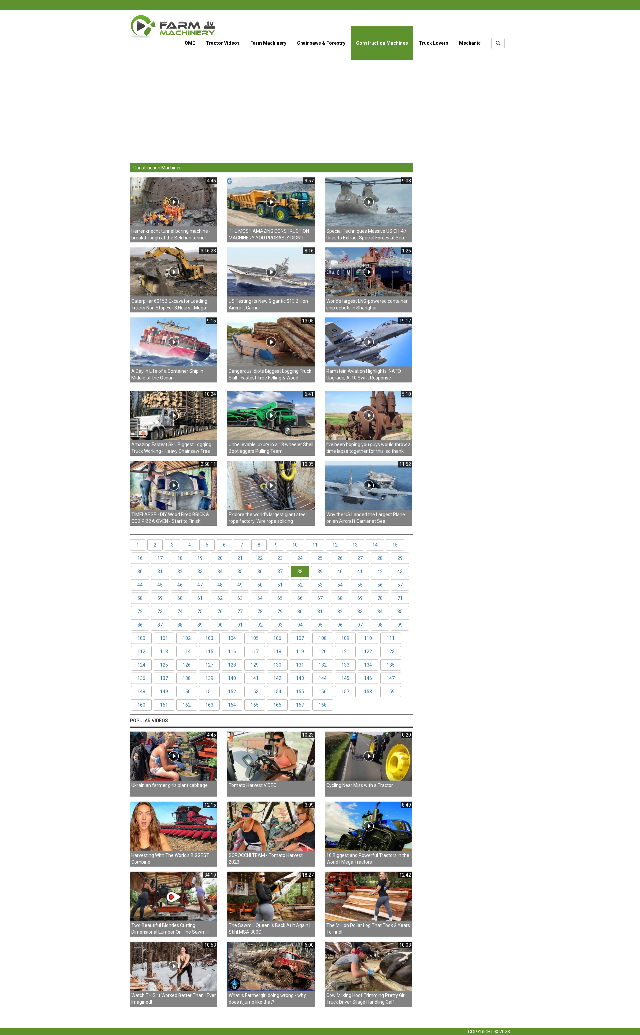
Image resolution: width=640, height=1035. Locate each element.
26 (340, 558)
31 (160, 571)
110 (368, 638)
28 (380, 558)
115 (209, 651)
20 (220, 558)
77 (240, 611)
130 (277, 665)
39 (320, 571)
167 (300, 705)
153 (255, 691)
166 (277, 705)
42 (380, 571)
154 (277, 691)
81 (320, 611)
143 (300, 678)
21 (240, 558)
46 (180, 585)
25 (320, 558)
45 (160, 585)
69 (360, 598)
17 (160, 558)
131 (300, 665)
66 (300, 598)
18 (180, 558)
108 (323, 638)
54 (340, 585)
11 (315, 545)
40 (340, 571)
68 (340, 598)
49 (240, 585)
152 (232, 691)
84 (380, 611)
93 (280, 625)
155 (300, 691)
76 (220, 611)
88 (180, 625)
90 (220, 625)
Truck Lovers (433, 43)
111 (391, 638)
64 (260, 598)
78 (260, 611)
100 (141, 638)
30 (140, 571)
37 (280, 571)
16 (140, 558)
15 (395, 545)
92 (260, 625)
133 (345, 665)
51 (280, 585)
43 (400, 571)
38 (300, 571)
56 (380, 585)
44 (140, 585)
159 (391, 691)
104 (232, 638)
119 (300, 651)
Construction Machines (382, 43)
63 (240, 598)
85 (400, 611)
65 (280, 598)
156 (323, 691)
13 (355, 545)
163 (209, 705)
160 (141, 705)
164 (232, 705)
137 (164, 678)
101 (164, 638)
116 (232, 651)
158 (368, 691)
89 (200, 625)
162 (187, 705)
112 (141, 651)
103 (209, 638)
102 (187, 638)
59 (160, 598)
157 (345, 691)
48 (220, 585)
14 (375, 545)
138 (187, 678)
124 (141, 665)
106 (277, 638)
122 (368, 651)
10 (295, 545)
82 (340, 611)
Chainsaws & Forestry (321, 43)
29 (400, 558)
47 (200, 585)
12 (335, 545)
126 (187, 665)
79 (280, 611)
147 (391, 678)
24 (300, 558)
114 (187, 651)
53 (320, 585)
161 (164, 705)
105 (255, 638)
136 (141, 678)
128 (232, 665)
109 (345, 638)
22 (260, 558)
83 (360, 611)
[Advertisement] (320, 106)
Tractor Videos (223, 43)
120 (323, 651)
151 (209, 691)
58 (140, 598)
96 (340, 625)
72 (140, 611)
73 (160, 611)
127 (209, 665)
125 (164, 665)
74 (180, 611)
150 (187, 691)
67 (320, 598)
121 (345, 651)
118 (277, 651)
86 (140, 625)
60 (180, 598)
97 (360, 625)
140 (232, 678)
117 (255, 651)
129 (255, 665)
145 (345, 678)
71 (400, 598)
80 (300, 611)
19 (200, 558)
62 (220, 598)
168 (323, 705)
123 (391, 651)
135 (391, 665)
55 (360, 585)
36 (260, 571)
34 (220, 571)
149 (164, 691)
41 (360, 571)
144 (323, 678)
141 (255, 678)
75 (200, 611)
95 (320, 625)
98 (380, 625)
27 (360, 558)
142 (277, 678)
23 (280, 558)
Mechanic (470, 43)
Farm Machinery (268, 43)
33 (200, 571)
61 (200, 598)
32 (180, 571)
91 (240, 625)
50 (260, 585)
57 (400, 585)
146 (368, 678)
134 (368, 665)
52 (300, 585)
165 (255, 705)
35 (240, 571)
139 (209, 678)
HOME (188, 43)
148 (141, 691)
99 (400, 625)
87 (160, 625)
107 (300, 638)
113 (164, 651)
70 (380, 598)
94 (300, 625)
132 (323, 665)
